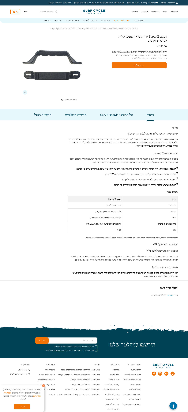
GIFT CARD (49, 390)
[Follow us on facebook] (154, 374)
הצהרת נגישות (135, 385)
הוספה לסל (139, 65)
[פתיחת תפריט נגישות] (173, 406)
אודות (59, 20)
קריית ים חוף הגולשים (18, 374)
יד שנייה (106, 20)
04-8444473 (22, 370)
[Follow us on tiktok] (173, 374)
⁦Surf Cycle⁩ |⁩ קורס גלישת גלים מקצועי (85, 385)
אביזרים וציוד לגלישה (111, 390)
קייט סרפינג (112, 29)
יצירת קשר (155, 12)
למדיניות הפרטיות (59, 350)
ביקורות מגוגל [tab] (42, 115)
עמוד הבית (134, 29)
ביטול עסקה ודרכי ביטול (132, 404)
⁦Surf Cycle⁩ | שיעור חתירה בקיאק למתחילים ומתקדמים (79, 394)
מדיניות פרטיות (135, 390)
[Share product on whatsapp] (62, 100)
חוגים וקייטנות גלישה (46, 385)
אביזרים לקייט (100, 29)
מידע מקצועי (73, 20)
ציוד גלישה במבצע (121, 20)
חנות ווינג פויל (114, 380)
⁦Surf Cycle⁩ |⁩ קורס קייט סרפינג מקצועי (85, 380)
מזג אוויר (46, 20)
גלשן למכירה (114, 375)
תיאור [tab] (150, 115)
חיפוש (25, 12)
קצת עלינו (174, 12)
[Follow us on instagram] (160, 374)
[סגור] (43, 385)
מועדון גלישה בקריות (47, 375)
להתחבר (170, 295)
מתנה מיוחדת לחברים (132, 375)
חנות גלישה (140, 20)
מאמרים (135, 12)
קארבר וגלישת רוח (112, 404)
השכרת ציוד (50, 370)
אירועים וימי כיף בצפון (46, 380)
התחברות (171, 3)
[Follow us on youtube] (166, 374)
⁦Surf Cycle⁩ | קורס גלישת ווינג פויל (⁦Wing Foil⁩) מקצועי (79, 375)
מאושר (22, 407)
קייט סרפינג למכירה (111, 385)
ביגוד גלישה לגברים (111, 394)
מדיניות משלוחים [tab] (75, 115)
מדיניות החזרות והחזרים (132, 394)
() (17, 11)
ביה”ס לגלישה (91, 20)
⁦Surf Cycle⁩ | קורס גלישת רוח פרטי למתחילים (82, 390)
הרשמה (163, 3)
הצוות (165, 12)
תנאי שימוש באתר (134, 399)
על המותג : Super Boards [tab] (116, 115)
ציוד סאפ (116, 370)
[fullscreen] (25, 92)
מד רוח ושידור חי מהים (132, 380)
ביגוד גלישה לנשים (112, 399)
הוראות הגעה (136, 370)
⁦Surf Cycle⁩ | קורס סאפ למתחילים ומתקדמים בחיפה (80, 370)
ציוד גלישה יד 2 (113, 409)
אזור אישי (144, 12)
